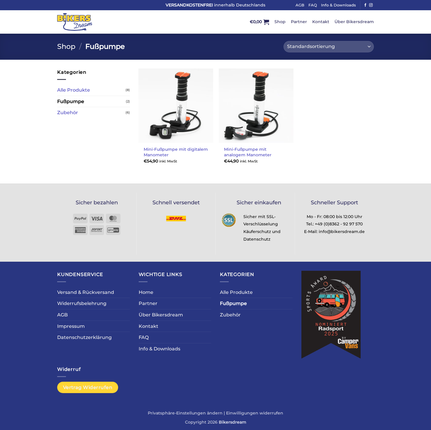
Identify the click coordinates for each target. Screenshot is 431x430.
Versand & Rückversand (85, 292)
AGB (300, 5)
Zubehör (67, 112)
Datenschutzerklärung (84, 337)
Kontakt (320, 21)
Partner (299, 21)
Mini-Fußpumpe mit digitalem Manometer (176, 152)
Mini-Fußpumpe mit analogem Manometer (248, 152)
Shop (280, 21)
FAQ (312, 5)
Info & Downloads (338, 5)
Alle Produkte (73, 90)
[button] (259, 22)
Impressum (71, 326)
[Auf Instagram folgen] (371, 5)
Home (146, 292)
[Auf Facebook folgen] (365, 5)
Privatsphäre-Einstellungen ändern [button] (185, 413)
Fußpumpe (70, 101)
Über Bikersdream (354, 21)
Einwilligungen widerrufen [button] (254, 413)
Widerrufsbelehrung (81, 303)
